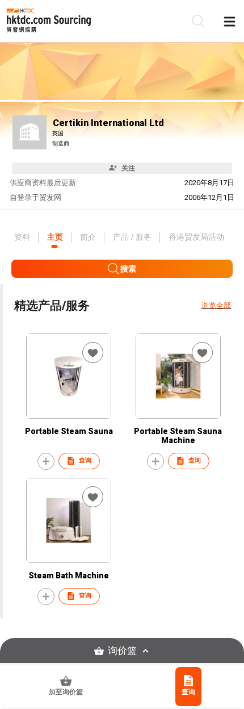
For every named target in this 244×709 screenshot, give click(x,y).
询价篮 (122, 650)
